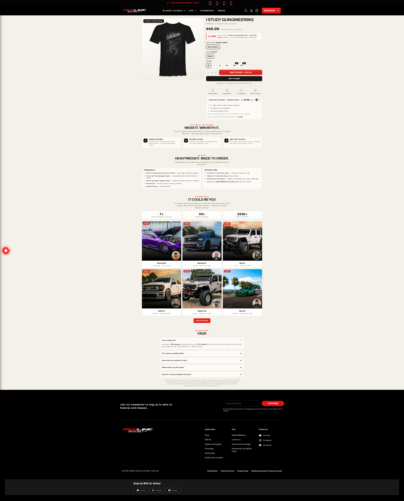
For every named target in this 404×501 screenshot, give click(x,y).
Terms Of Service (227, 471)
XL (220, 65)
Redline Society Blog (213, 444)
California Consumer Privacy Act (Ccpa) (266, 471)
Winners (208, 440)
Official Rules (212, 471)
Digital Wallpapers (239, 435)
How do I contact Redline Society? (176, 374)
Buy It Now (234, 78)
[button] (174, 11)
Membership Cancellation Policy (242, 450)
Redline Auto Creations (214, 458)
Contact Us (236, 440)
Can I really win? (169, 340)
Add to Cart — (241, 72)
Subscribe (273, 403)
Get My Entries (202, 320)
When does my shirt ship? (173, 367)
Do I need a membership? (173, 353)
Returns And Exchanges (241, 444)
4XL (242, 64)
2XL (227, 65)
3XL (235, 64)
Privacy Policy (250, 409)
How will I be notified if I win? (174, 360)
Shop (207, 435)
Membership (210, 453)
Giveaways (209, 449)
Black (210, 56)
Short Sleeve (213, 47)
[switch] (257, 99)
